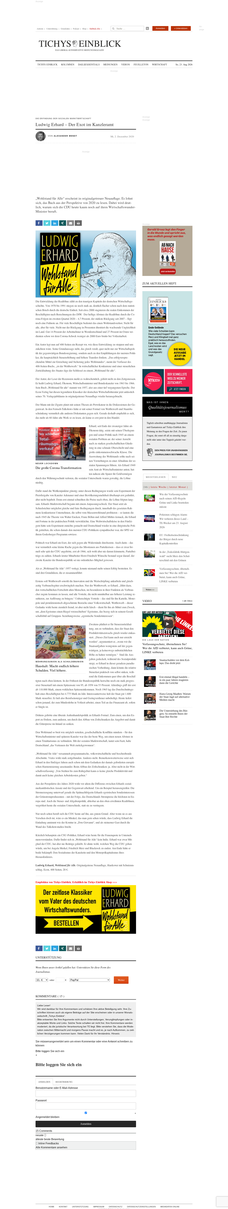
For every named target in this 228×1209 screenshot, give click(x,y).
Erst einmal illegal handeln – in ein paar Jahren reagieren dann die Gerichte (174, 680)
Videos (125, 64)
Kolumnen (67, 64)
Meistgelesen (156, 476)
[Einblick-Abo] (167, 328)
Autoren (40, 28)
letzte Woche (159, 487)
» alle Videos (187, 601)
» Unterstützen (180, 28)
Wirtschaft (159, 64)
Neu (174, 476)
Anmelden (160, 28)
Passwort (41, 1100)
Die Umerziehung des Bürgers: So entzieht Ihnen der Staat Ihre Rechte (173, 713)
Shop (84, 28)
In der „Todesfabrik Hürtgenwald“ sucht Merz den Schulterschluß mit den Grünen (174, 556)
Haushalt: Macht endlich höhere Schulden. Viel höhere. (57, 668)
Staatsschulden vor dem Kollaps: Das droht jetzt (174, 661)
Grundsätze (65, 28)
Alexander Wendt (65, 136)
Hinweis (115, 1033)
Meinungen (110, 64)
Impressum (98, 1207)
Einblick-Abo (95, 28)
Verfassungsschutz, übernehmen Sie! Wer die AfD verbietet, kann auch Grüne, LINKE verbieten (167, 648)
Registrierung (64, 1081)
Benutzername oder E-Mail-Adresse (57, 1087)
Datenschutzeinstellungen (141, 1207)
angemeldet (57, 1041)
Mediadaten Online (169, 1207)
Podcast (76, 28)
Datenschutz (115, 1207)
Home (51, 1207)
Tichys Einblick (47, 64)
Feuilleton (141, 64)
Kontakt (63, 1207)
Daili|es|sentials (89, 64)
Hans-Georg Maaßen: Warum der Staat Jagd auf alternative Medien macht (175, 696)
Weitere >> (150, 589)
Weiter (121, 980)
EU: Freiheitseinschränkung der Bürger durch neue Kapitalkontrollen (174, 539)
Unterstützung (52, 28)
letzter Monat (177, 487)
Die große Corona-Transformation (58, 467)
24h (145, 487)
